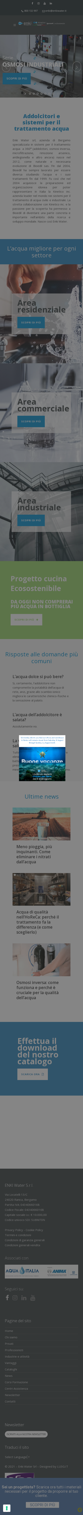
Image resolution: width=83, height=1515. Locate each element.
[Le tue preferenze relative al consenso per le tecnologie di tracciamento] (6, 1508)
